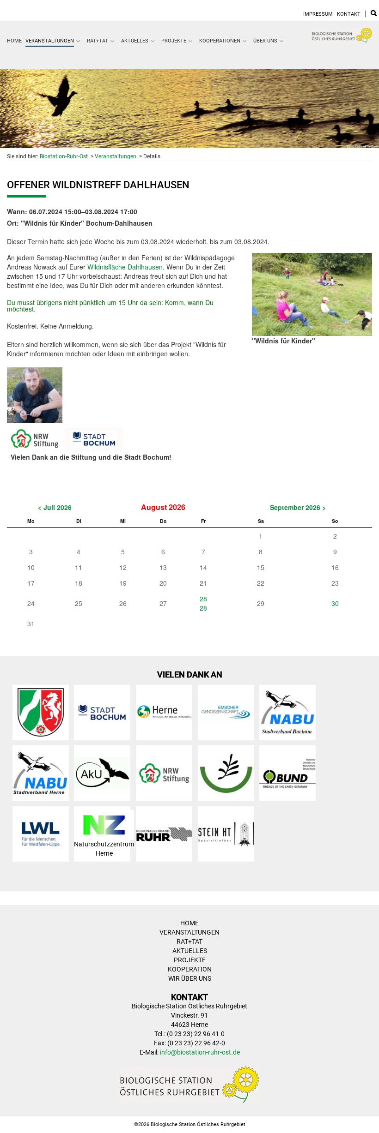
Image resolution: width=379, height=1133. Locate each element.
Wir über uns (189, 978)
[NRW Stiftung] (65, 436)
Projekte (173, 41)
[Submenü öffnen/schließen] (78, 41)
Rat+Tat (97, 41)
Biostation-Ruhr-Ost (64, 156)
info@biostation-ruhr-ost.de (200, 1052)
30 (335, 603)
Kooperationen (219, 41)
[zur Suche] (373, 14)
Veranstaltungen (49, 41)
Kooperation (190, 969)
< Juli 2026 (55, 507)
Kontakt (349, 14)
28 (203, 598)
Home (14, 41)
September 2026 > (298, 507)
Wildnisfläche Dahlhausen (125, 266)
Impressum (318, 14)
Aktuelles (134, 41)
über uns (265, 41)
